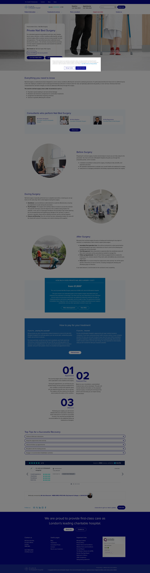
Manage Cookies (69, 68)
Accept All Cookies (81, 68)
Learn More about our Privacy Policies (89, 63)
